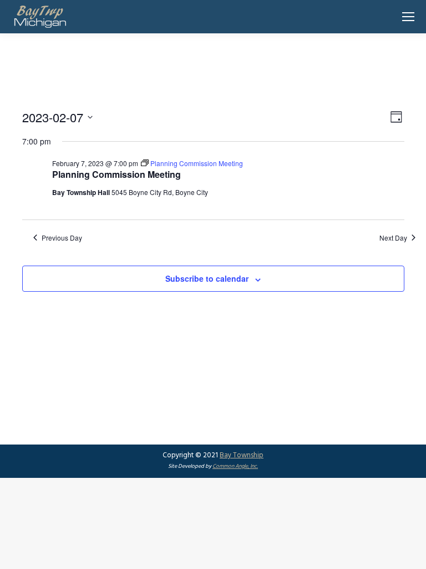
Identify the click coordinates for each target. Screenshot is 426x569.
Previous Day (62, 237)
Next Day (393, 237)
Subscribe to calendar (206, 278)
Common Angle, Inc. (235, 466)
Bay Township (241, 455)
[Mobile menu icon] (408, 16)
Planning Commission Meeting (116, 174)
